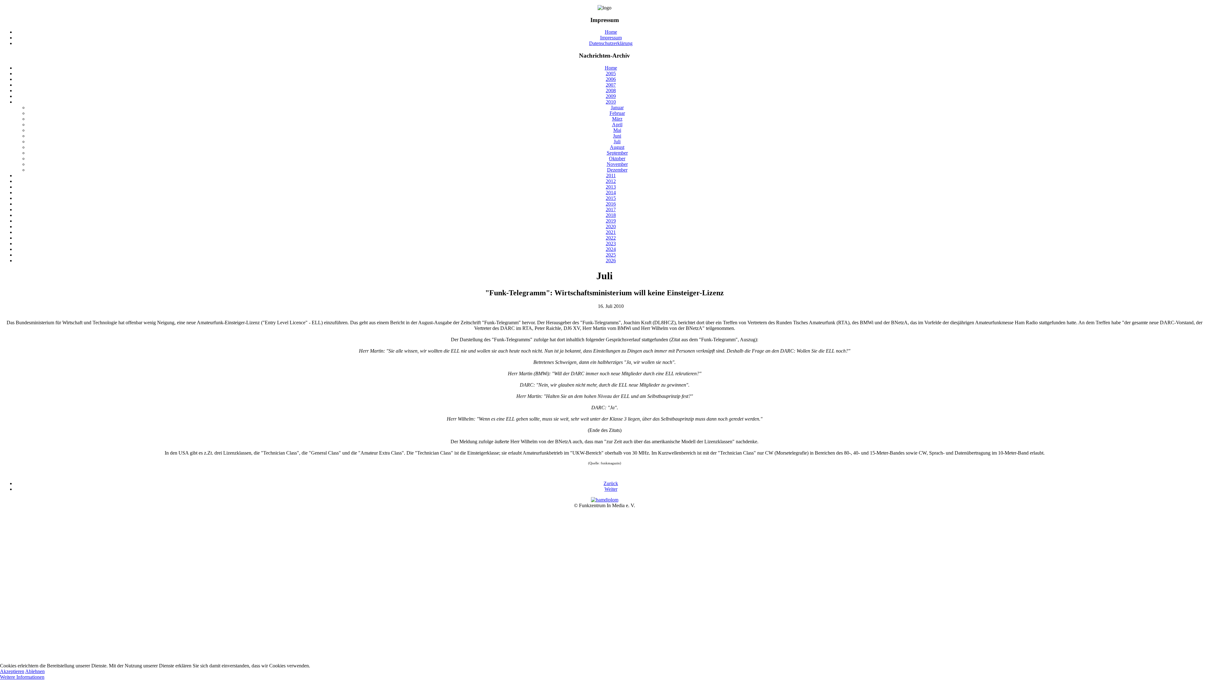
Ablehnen (35, 671)
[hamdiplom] (604, 499)
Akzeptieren (12, 671)
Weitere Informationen (22, 677)
